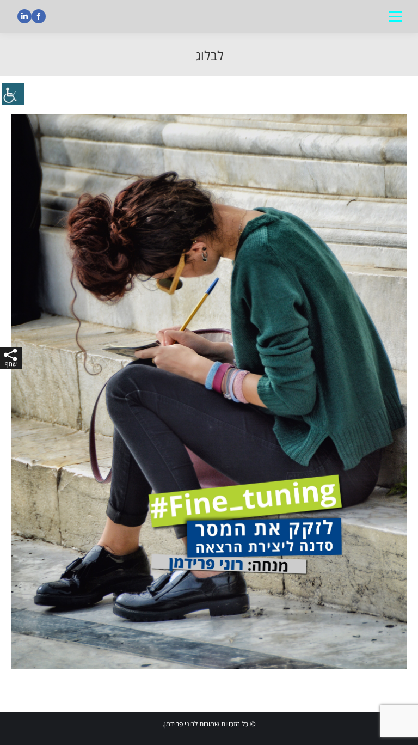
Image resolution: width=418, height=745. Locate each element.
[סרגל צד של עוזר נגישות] (13, 95)
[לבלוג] (209, 391)
